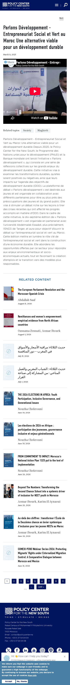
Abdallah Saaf (26, 300)
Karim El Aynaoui (49, 501)
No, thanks (22, 681)
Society (27, 130)
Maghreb (43, 130)
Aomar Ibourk (51, 330)
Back (61, 18)
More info (32, 675)
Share (10, 62)
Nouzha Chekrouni (30, 409)
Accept (8, 681)
